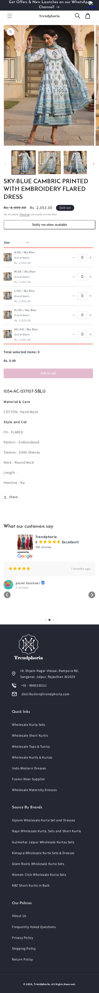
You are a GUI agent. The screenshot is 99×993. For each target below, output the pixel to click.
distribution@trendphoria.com (46, 694)
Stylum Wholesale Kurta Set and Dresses (43, 820)
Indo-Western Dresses (29, 768)
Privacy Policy (22, 937)
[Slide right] (93, 164)
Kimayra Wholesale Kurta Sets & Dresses (43, 853)
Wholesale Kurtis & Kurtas (32, 757)
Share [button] (13, 497)
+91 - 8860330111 (34, 685)
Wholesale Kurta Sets (28, 724)
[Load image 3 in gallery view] (75, 162)
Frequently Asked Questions (34, 927)
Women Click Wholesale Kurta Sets (39, 874)
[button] (9, 16)
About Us (19, 916)
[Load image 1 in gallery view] (23, 162)
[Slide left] (5, 164)
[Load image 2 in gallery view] (49, 162)
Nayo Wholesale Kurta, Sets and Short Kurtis (46, 831)
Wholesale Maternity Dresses (34, 790)
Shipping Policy (24, 948)
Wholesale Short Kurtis (30, 735)
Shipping (24, 214)
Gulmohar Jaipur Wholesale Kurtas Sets (43, 842)
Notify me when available (49, 225)
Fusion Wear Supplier (28, 779)
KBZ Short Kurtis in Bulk (31, 885)
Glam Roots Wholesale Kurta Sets (38, 864)
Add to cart (48, 373)
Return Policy (22, 959)
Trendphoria (42, 984)
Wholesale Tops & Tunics (31, 746)
